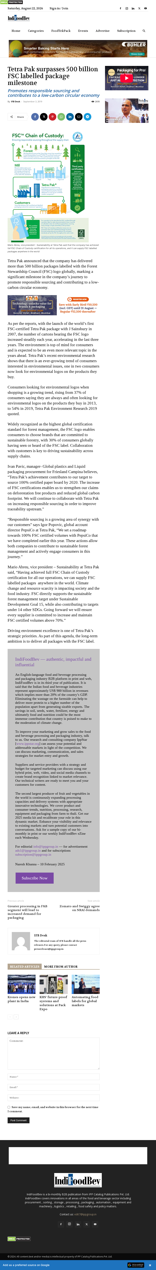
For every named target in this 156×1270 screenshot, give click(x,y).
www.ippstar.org (27, 744)
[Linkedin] (133, 8)
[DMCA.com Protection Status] (11, 3)
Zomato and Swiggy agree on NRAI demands (80, 908)
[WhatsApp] (61, 117)
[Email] (79, 117)
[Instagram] (127, 8)
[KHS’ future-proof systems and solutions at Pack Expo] (54, 984)
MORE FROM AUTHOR (60, 967)
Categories (36, 31)
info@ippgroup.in (45, 846)
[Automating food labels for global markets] (86, 984)
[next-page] (16, 1017)
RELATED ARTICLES (24, 967)
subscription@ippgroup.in (33, 854)
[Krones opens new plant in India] (22, 984)
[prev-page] (10, 1017)
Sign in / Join (59, 8)
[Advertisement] (78, 1155)
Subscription (126, 31)
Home (16, 31)
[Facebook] (120, 8)
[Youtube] (145, 8)
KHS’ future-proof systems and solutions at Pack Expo (53, 1003)
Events (83, 31)
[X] (139, 8)
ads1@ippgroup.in (28, 850)
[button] (143, 31)
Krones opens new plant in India (21, 999)
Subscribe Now (35, 878)
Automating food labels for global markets (85, 1001)
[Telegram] (87, 117)
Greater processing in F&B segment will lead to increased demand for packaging (27, 912)
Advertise (103, 31)
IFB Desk (15, 101)
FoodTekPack (61, 31)
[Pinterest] (52, 117)
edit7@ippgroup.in (85, 1214)
